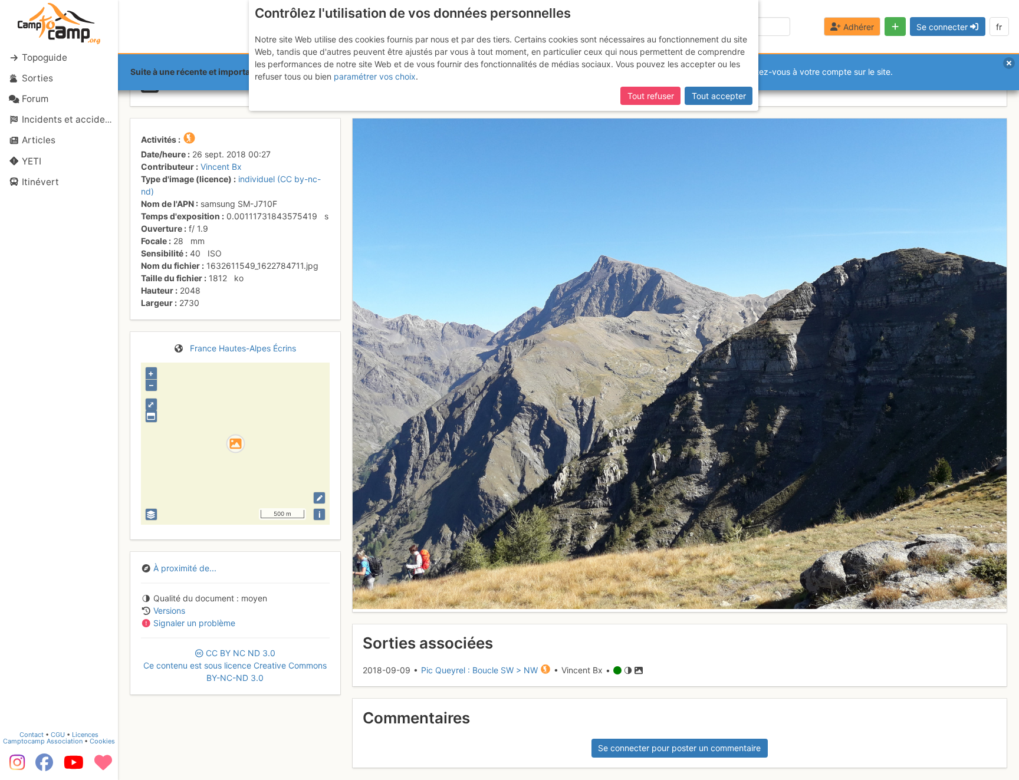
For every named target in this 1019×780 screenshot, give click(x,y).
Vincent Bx (221, 167)
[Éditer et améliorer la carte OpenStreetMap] (319, 497)
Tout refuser (650, 96)
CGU (58, 734)
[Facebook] (44, 766)
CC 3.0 (235, 665)
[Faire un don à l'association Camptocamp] (103, 766)
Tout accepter (719, 96)
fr (999, 27)
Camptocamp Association (43, 741)
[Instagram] (15, 766)
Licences (85, 734)
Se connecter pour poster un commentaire (679, 748)
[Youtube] (74, 766)
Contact (31, 734)
